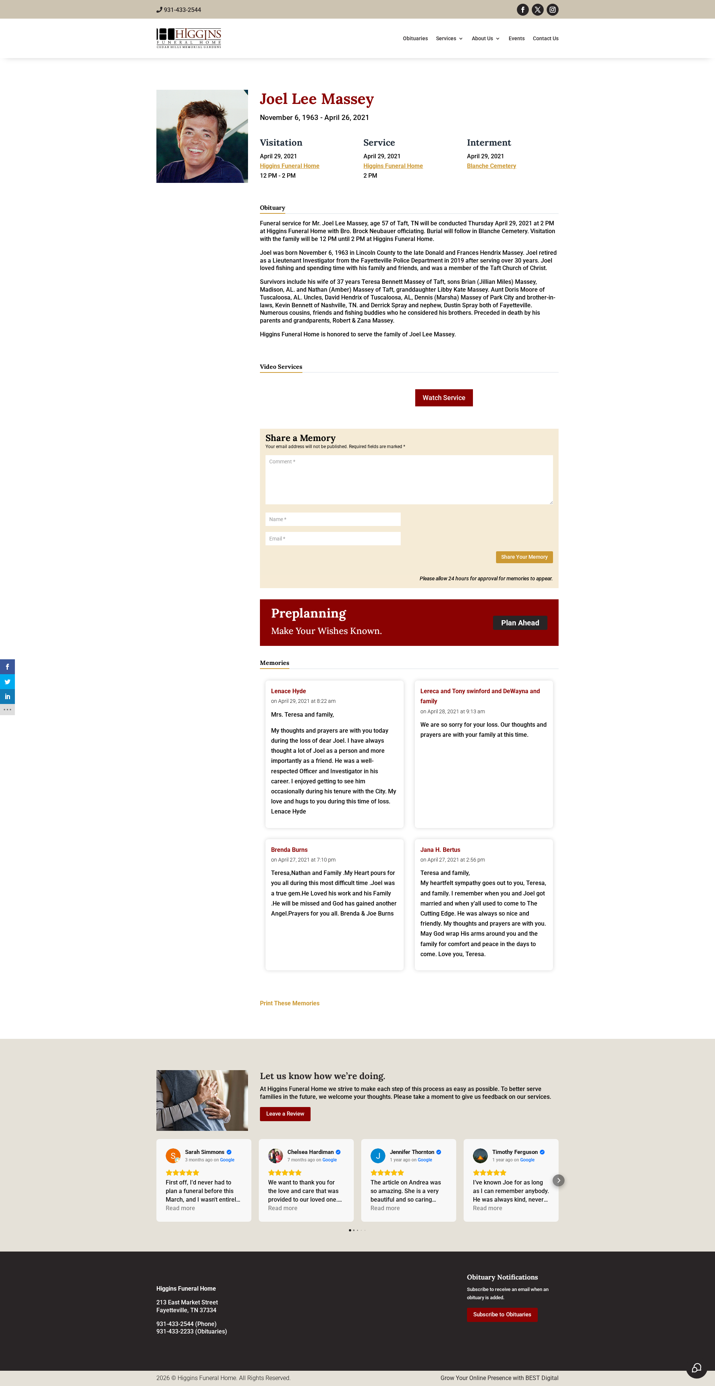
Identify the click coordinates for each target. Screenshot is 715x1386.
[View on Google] (173, 1155)
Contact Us (546, 38)
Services (446, 38)
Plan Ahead (520, 622)
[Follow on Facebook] (523, 10)
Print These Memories (290, 1003)
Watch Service (444, 398)
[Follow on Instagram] (553, 10)
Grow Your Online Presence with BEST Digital (500, 1378)
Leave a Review (285, 1113)
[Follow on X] (538, 10)
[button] (156, 1180)
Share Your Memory (524, 557)
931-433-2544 (181, 9)
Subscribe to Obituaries (502, 1314)
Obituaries (415, 38)
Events (517, 38)
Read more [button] (180, 1208)
